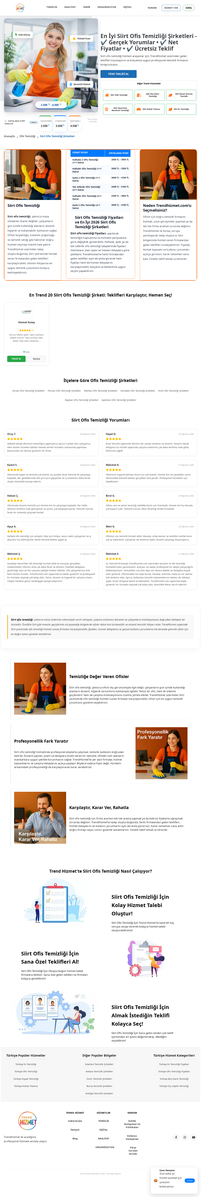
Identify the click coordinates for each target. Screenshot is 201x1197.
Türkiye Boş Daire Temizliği (174, 1078)
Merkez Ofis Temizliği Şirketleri (100, 390)
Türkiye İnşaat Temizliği (25, 1078)
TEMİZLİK (51, 6)
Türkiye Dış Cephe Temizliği (174, 1086)
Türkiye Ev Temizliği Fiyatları (174, 1064)
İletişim (75, 1129)
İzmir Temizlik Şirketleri (99, 1078)
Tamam (190, 1180)
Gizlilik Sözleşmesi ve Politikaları (132, 1124)
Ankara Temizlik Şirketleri (99, 1071)
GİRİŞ (189, 7)
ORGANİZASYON (107, 6)
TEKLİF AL (16, 358)
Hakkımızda (75, 1120)
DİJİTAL (127, 6)
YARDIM (152, 7)
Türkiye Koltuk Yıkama (26, 1086)
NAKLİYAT (70, 6)
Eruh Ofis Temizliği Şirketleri (173, 390)
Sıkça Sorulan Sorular (133, 1150)
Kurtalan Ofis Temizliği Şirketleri (138, 390)
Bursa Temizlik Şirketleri (99, 1086)
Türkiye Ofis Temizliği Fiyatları (174, 1071)
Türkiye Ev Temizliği (25, 1064)
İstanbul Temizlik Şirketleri (99, 1064)
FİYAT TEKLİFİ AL (118, 74)
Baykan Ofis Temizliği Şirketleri (81, 399)
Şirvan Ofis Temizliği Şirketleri (28, 390)
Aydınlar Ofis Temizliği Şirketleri (119, 399)
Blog (75, 1138)
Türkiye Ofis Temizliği (25, 1071)
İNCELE (36, 358)
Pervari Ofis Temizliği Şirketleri (64, 390)
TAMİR (86, 6)
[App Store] (183, 1115)
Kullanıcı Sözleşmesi (132, 1137)
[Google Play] (183, 1125)
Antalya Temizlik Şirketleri (99, 1093)
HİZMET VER (171, 7)
